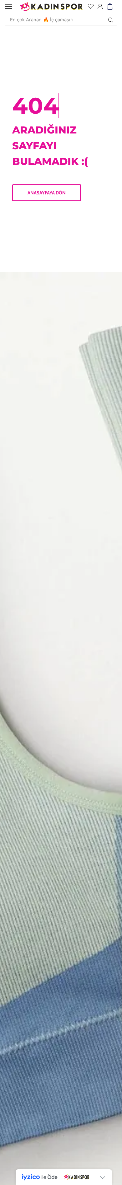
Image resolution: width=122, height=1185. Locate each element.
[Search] (110, 20)
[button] (8, 6)
